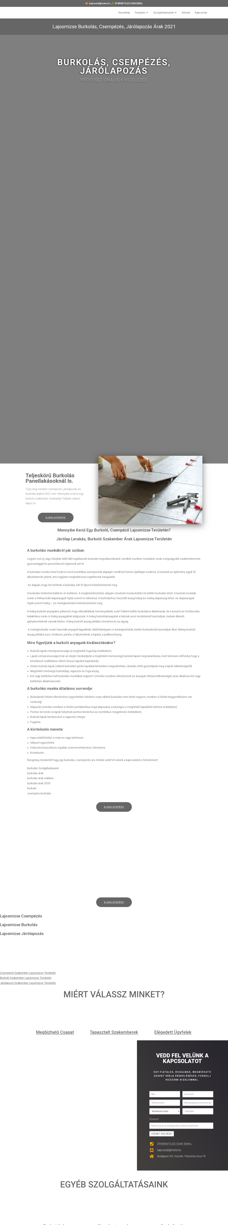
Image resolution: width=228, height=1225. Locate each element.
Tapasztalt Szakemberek (114, 1032)
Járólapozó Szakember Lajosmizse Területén (28, 983)
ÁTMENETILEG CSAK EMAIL (129, 3)
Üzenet (154, 1119)
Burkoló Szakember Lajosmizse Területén (25, 978)
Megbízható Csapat (55, 1032)
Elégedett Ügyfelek (172, 1032)
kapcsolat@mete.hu (99, 3)
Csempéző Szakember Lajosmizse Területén (28, 973)
